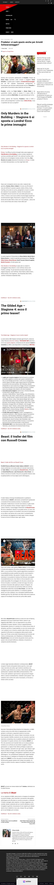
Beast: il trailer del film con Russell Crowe (12, 462)
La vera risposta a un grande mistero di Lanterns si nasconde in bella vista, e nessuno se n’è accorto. (45, 83)
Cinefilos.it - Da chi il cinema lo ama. (10, 297)
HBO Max (32, 344)
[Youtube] (51, 3)
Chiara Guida (4, 48)
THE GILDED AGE (24, 340)
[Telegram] (33, 52)
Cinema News (7, 39)
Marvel (27, 409)
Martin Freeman (5, 262)
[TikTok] (50, 1)
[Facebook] (46, 1)
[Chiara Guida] (7, 837)
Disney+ (3, 152)
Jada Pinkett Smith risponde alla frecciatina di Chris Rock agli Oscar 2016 (27, 822)
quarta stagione (11, 342)
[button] (15, 19)
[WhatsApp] (26, 52)
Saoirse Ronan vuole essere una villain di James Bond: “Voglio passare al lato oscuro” (44, 60)
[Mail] (29, 876)
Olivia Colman (5, 260)
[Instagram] (48, 1)
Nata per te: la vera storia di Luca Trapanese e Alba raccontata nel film (45, 71)
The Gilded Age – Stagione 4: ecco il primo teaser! (14, 335)
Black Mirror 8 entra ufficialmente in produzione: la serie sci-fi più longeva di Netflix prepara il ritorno (44, 95)
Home (2, 39)
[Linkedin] (30, 52)
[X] (49, 3)
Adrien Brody (28, 100)
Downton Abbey (14, 340)
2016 (12, 39)
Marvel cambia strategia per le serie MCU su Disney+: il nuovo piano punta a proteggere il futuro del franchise (45, 108)
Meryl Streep (12, 260)
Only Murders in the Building (8, 266)
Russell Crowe (31, 507)
